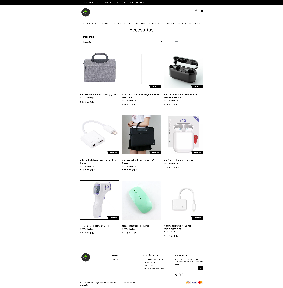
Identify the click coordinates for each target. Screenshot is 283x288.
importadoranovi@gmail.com (153, 259)
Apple (116, 23)
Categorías (88, 37)
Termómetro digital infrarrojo (94, 226)
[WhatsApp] (181, 274)
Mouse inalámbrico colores (135, 226)
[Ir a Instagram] (176, 274)
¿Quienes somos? (90, 23)
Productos (193, 23)
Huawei (127, 23)
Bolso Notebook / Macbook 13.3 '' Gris (99, 94)
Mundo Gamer (168, 23)
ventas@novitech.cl (150, 262)
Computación (139, 23)
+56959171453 (148, 265)
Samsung (104, 23)
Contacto (182, 23)
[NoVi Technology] (85, 12)
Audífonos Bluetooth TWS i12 (178, 160)
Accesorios (153, 23)
